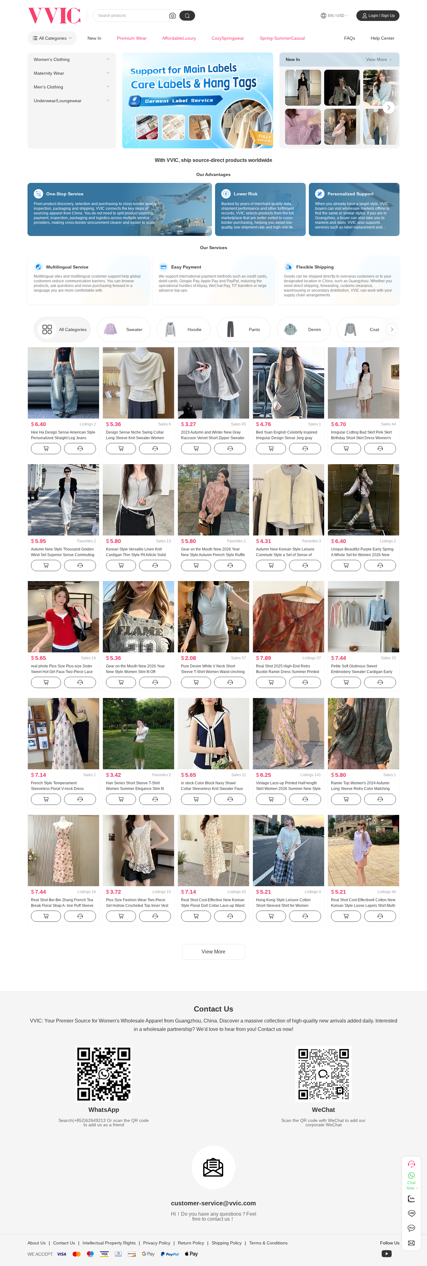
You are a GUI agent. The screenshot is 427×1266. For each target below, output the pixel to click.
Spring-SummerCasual (282, 38)
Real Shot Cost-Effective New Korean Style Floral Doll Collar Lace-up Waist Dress (212, 905)
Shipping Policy (227, 1243)
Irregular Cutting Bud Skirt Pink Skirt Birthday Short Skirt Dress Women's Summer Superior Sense (361, 438)
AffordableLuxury (179, 38)
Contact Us (64, 1243)
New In (94, 38)
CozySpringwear (228, 38)
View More (379, 59)
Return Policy (191, 1243)
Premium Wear (132, 38)
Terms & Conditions (268, 1243)
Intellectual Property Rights (109, 1243)
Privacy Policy (156, 1243)
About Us (37, 1243)
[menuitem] (72, 59)
